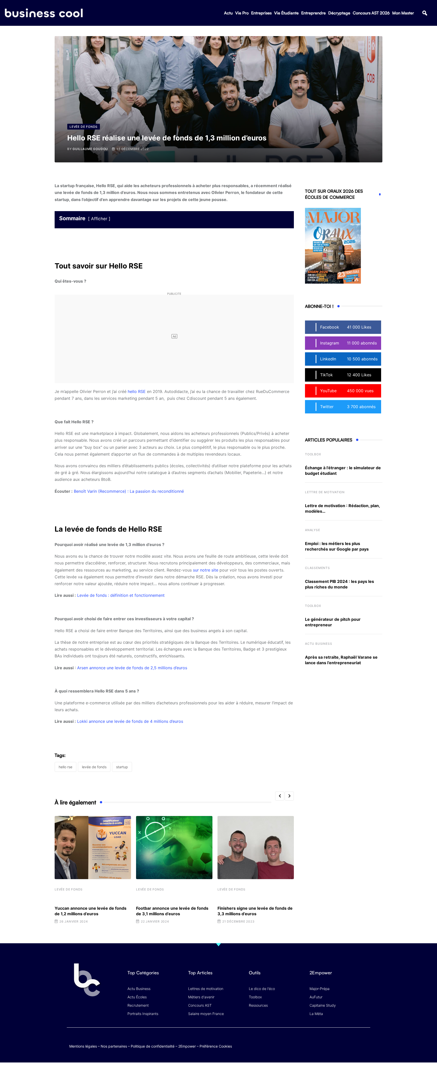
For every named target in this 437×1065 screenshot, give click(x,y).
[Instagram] (365, 1041)
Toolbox (313, 454)
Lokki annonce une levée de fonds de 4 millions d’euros (130, 721)
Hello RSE (65, 767)
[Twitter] (326, 1041)
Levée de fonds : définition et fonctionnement (121, 595)
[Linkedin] (365, 1045)
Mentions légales (83, 1046)
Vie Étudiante (286, 12)
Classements (317, 568)
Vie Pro (242, 12)
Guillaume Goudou (90, 149)
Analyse (312, 530)
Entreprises (261, 12)
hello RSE (137, 391)
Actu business (318, 644)
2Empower (187, 1046)
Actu (228, 12)
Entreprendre (313, 12)
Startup (122, 767)
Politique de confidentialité (152, 1046)
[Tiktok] (355, 1041)
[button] (425, 13)
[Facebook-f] (336, 1041)
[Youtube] (345, 1041)
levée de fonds (94, 767)
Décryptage (339, 12)
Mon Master (403, 12)
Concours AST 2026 (371, 12)
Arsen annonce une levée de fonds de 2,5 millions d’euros (132, 667)
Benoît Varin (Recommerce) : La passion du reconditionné (129, 491)
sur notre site (205, 570)
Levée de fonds (69, 889)
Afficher (99, 218)
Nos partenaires (114, 1046)
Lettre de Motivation (325, 492)
